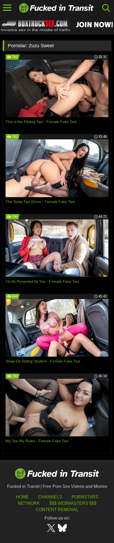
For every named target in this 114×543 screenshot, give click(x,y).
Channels (50, 497)
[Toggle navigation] (7, 8)
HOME (22, 497)
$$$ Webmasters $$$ (73, 503)
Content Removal (57, 509)
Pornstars (85, 497)
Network (29, 503)
